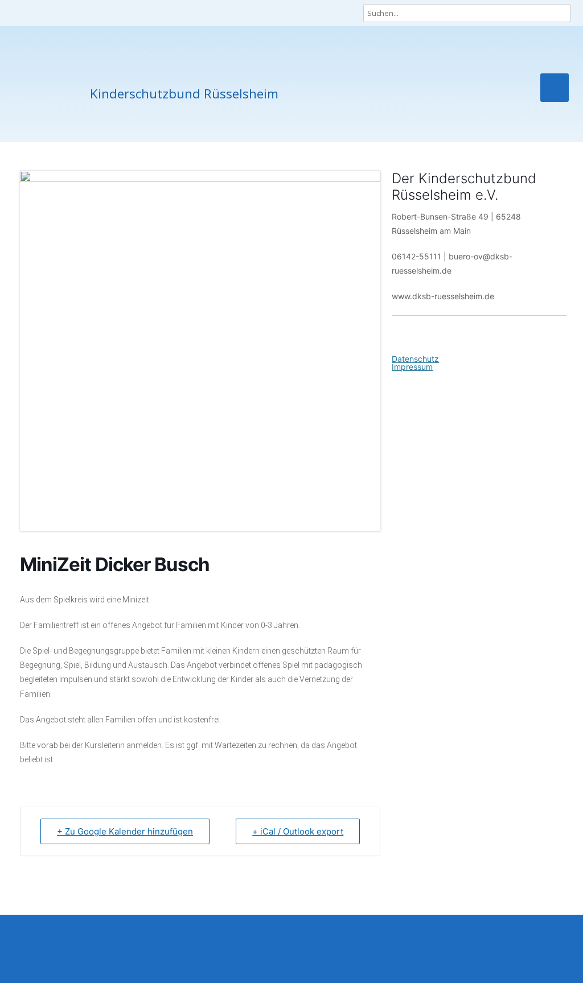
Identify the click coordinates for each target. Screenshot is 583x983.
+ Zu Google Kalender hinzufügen (125, 831)
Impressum (412, 366)
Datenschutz (415, 359)
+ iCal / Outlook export (297, 831)
